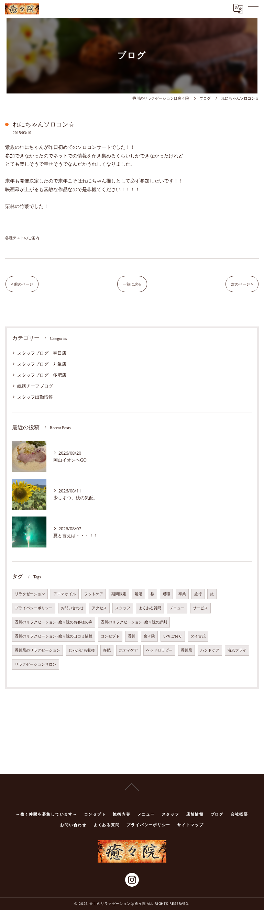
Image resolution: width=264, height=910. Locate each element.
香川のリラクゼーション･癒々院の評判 (134, 622)
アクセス (99, 608)
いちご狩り (172, 636)
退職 (166, 593)
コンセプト (110, 636)
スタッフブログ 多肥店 (41, 375)
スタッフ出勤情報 (35, 397)
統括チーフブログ (35, 386)
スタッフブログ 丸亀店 (41, 364)
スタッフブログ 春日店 (41, 353)
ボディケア (128, 650)
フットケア (93, 593)
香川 (131, 636)
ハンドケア (209, 650)
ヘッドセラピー (159, 650)
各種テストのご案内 (22, 237)
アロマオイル (64, 593)
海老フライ (237, 650)
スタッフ (122, 608)
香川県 (186, 650)
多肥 (107, 650)
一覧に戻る (132, 284)
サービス (200, 608)
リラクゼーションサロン (35, 664)
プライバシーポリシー (34, 608)
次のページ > (242, 284)
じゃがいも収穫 (81, 650)
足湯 (138, 593)
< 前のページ (22, 284)
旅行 (198, 593)
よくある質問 (150, 608)
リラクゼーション (30, 593)
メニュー (177, 608)
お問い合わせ (72, 608)
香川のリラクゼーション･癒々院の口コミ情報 (53, 636)
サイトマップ (190, 824)
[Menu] (253, 8)
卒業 (182, 593)
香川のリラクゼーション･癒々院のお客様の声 (53, 622)
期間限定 (118, 593)
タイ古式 (198, 636)
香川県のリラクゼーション (37, 650)
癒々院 (149, 636)
